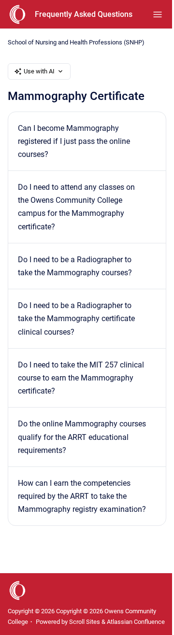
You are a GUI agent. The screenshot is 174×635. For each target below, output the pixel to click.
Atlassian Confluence (136, 621)
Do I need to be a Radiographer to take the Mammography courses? (75, 266)
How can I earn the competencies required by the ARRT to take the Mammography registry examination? (82, 496)
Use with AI (39, 71)
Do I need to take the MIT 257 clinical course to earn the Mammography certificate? (81, 377)
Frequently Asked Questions (83, 14)
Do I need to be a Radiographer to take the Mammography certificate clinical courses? (76, 318)
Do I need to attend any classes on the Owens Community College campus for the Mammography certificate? (76, 207)
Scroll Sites (84, 621)
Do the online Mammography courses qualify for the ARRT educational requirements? (82, 436)
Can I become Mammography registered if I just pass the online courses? (74, 141)
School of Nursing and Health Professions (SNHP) (76, 42)
